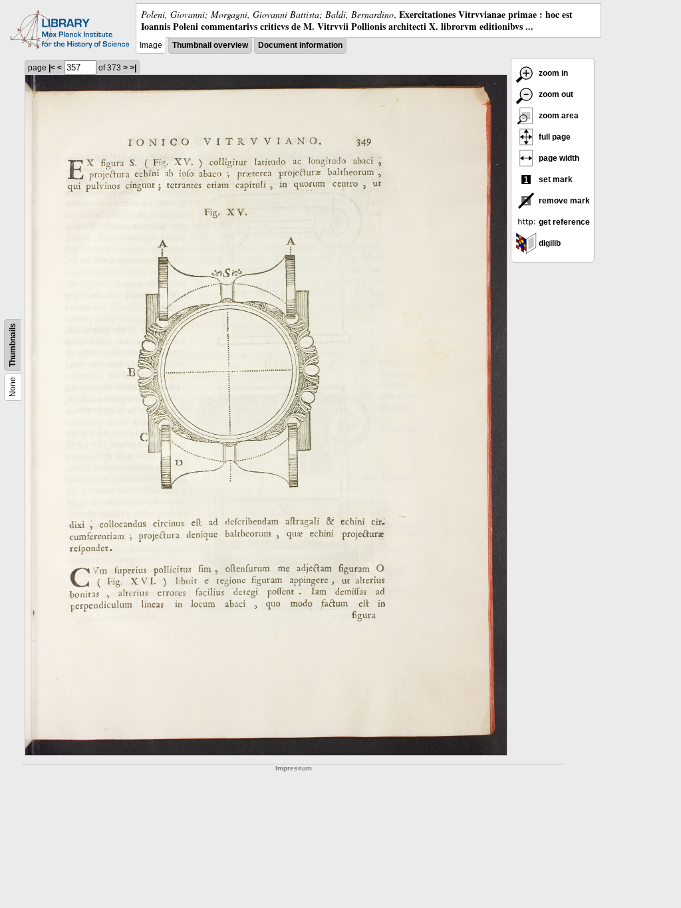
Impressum (293, 768)
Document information (300, 45)
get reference (563, 222)
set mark (555, 179)
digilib (549, 243)
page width (558, 158)
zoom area (558, 115)
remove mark (563, 200)
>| (133, 67)
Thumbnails (12, 345)
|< (52, 67)
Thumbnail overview (210, 45)
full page (554, 137)
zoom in (552, 73)
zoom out (555, 94)
